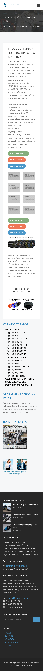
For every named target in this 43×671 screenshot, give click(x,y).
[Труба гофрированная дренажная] (28, 304)
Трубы (24, 26)
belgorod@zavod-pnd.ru (17, 598)
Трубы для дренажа (16, 373)
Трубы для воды (14, 360)
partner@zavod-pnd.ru (16, 566)
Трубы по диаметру (16, 376)
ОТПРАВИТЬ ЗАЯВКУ (18, 154)
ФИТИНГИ (8, 636)
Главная (6, 26)
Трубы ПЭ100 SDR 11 (16, 336)
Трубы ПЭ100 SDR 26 (16, 351)
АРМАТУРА (9, 639)
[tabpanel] (15, 304)
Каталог (16, 26)
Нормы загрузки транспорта (25, 505)
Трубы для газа (14, 363)
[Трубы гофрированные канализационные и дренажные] (15, 304)
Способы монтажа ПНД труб (25, 515)
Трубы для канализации (18, 366)
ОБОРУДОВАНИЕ (12, 642)
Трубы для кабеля (15, 370)
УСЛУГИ (7, 645)
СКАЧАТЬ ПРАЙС (17, 160)
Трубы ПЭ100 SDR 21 (16, 348)
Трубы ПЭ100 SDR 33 (16, 354)
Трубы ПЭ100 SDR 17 (16, 342)
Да (36, 620)
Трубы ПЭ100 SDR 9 (16, 332)
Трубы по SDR (35, 26)
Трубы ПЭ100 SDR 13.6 (17, 339)
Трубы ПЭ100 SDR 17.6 (17, 345)
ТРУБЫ (7, 633)
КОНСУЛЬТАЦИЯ (16, 166)
